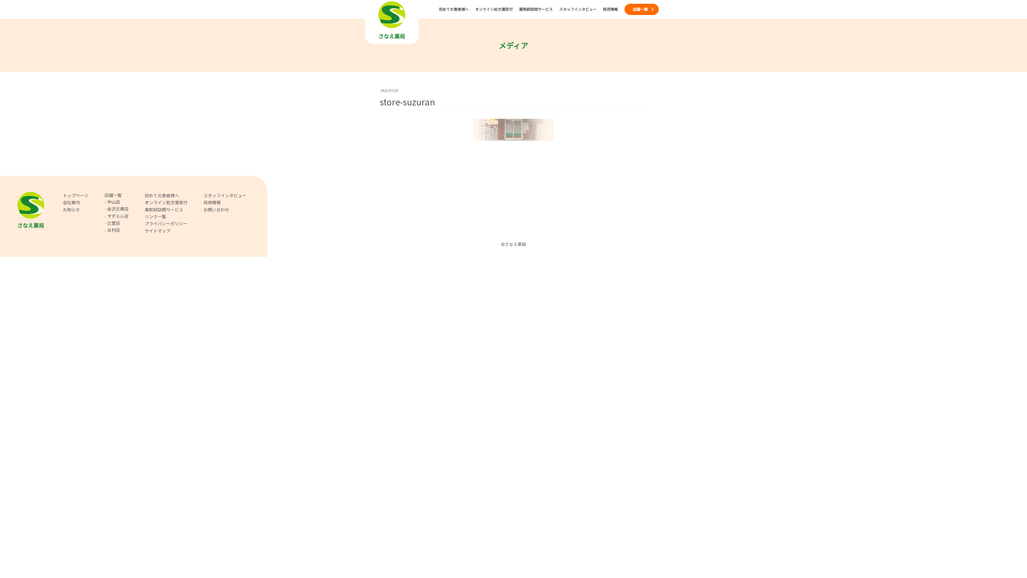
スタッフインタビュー (225, 195)
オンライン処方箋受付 (166, 202)
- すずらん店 (117, 216)
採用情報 (212, 202)
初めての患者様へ (162, 195)
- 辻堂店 (112, 223)
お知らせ (71, 209)
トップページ (76, 195)
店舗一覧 (113, 195)
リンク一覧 (155, 216)
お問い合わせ (216, 209)
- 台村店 (112, 230)
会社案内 (71, 202)
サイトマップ (157, 230)
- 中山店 (112, 202)
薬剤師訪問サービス (164, 209)
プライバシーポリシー (166, 223)
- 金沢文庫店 (117, 209)
